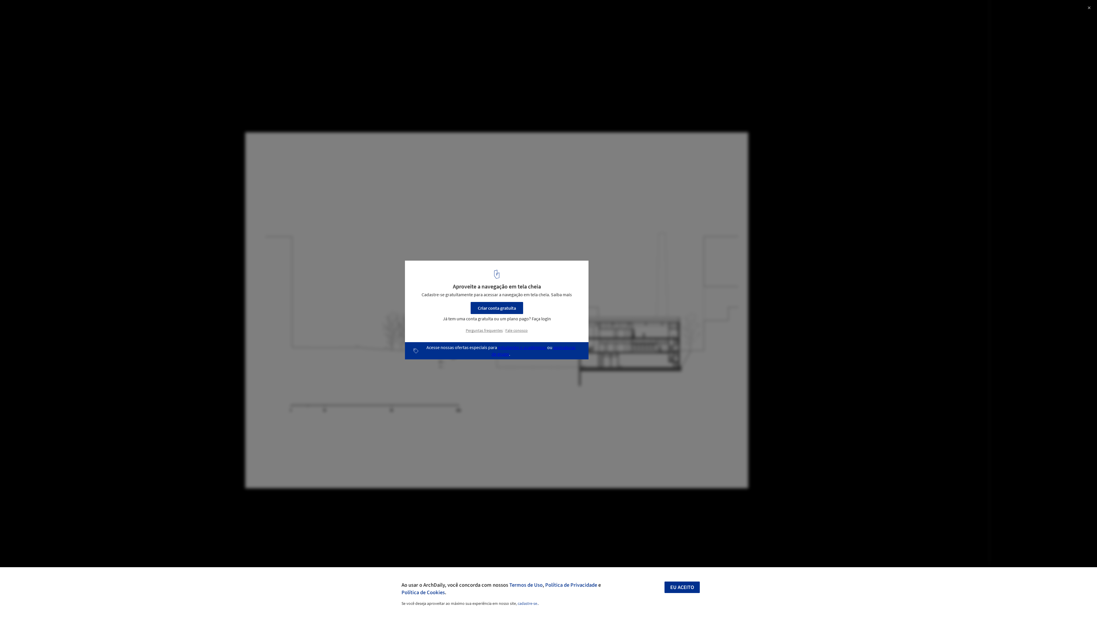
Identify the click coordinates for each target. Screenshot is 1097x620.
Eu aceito (682, 587)
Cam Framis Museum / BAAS (45, 10)
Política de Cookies (423, 592)
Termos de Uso (526, 585)
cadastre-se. (528, 604)
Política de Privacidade (571, 585)
